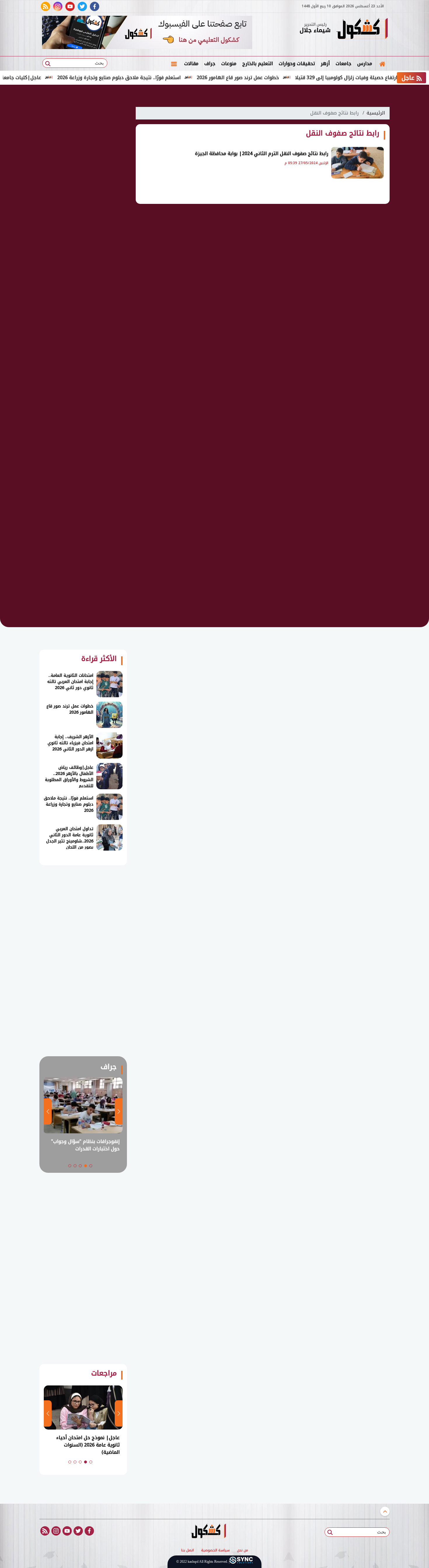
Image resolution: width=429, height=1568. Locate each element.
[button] (90, 1165)
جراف (209, 63)
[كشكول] (362, 29)
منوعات (228, 63)
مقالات (191, 63)
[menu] (174, 63)
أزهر (325, 63)
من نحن (242, 1550)
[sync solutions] (241, 1562)
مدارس (364, 63)
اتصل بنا (187, 1550)
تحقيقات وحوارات (297, 63)
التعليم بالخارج (257, 63)
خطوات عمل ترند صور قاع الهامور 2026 (267, 77)
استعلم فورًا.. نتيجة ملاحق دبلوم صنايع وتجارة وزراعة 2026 (148, 77)
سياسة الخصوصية (215, 1550)
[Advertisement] (83, 189)
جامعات (343, 63)
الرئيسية (376, 112)
